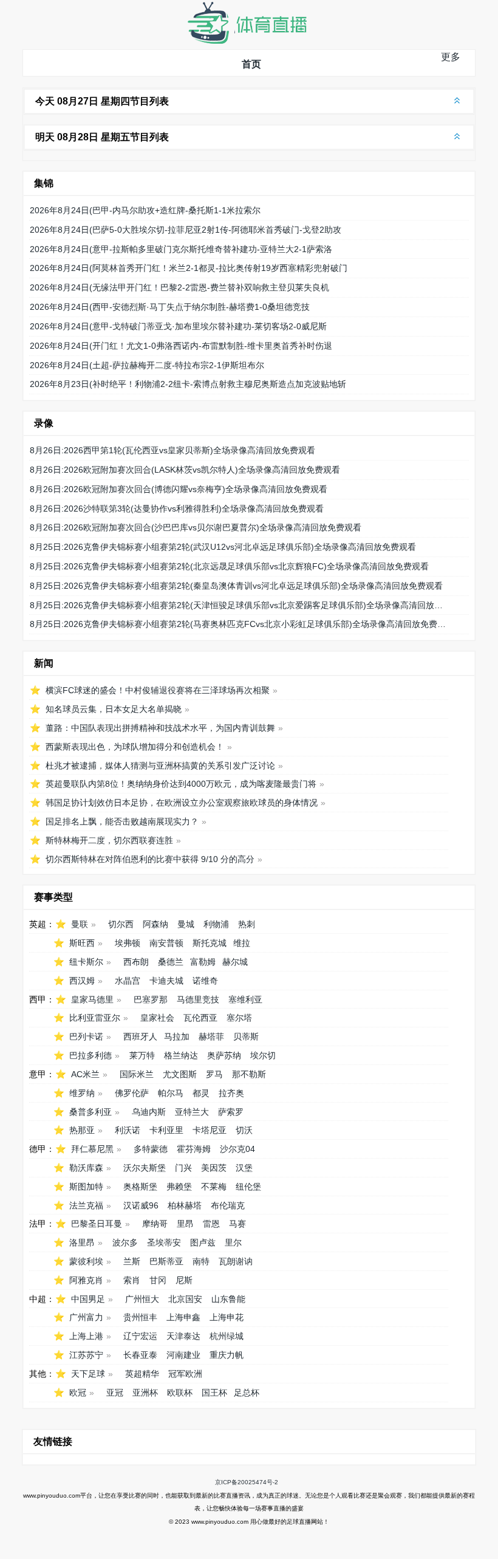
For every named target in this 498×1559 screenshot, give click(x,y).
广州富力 (86, 1317)
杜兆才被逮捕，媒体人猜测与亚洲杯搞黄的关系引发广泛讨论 (160, 765)
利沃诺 (127, 1130)
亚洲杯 (145, 1392)
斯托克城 (210, 943)
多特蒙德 (151, 1149)
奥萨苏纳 (224, 1055)
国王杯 (214, 1392)
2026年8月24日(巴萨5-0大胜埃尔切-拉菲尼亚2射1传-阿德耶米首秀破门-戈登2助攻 (185, 230)
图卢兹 (203, 1242)
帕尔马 (170, 1093)
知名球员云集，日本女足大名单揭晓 (114, 709)
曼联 (79, 924)
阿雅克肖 (86, 1280)
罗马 (214, 1074)
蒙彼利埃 (86, 1261)
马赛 (237, 1223)
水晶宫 (127, 980)
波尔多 (125, 1242)
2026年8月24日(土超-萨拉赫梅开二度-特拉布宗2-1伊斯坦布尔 (147, 365)
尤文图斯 (180, 1074)
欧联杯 (180, 1392)
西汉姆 (82, 980)
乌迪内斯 (149, 1112)
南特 (201, 1261)
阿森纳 (155, 924)
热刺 (246, 924)
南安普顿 (166, 943)
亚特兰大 (192, 1112)
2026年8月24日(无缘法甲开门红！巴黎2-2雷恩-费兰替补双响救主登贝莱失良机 (179, 287)
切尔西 (121, 924)
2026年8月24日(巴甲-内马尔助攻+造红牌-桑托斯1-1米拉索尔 (145, 210)
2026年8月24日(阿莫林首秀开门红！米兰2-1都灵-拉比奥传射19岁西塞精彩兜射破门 (188, 268)
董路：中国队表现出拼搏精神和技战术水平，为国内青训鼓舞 (160, 728)
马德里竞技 (198, 999)
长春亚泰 (140, 1355)
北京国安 (185, 1299)
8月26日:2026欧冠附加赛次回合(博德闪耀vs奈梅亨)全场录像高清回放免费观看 (178, 489)
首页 (251, 64)
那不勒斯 (249, 1074)
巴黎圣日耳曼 (96, 1223)
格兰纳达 (181, 1055)
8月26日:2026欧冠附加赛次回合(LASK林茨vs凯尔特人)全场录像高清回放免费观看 (185, 470)
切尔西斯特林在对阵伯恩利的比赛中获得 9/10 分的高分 (150, 859)
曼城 (185, 924)
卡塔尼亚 (210, 1130)
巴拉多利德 (90, 1055)
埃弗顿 (127, 943)
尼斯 (184, 1280)
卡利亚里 (166, 1130)
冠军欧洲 (185, 1374)
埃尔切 (263, 1055)
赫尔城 (235, 962)
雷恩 (211, 1223)
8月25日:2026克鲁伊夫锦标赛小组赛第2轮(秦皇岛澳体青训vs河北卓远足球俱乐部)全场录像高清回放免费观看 (236, 586)
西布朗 (136, 962)
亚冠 (114, 1392)
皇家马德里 (92, 999)
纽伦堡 (248, 1186)
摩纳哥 (155, 1223)
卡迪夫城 (166, 980)
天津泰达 (183, 1336)
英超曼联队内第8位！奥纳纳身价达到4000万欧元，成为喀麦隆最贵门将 (181, 784)
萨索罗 (231, 1112)
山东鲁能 (228, 1299)
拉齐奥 (231, 1093)
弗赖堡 (179, 1186)
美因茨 (214, 1168)
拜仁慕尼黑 (92, 1149)
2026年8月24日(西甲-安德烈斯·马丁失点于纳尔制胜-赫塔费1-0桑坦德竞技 (170, 307)
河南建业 (183, 1355)
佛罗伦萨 (132, 1093)
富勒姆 (203, 962)
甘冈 (157, 1280)
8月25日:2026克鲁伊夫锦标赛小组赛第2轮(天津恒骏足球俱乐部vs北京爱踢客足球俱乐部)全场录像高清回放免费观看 (239, 605)
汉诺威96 (141, 1205)
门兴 (183, 1168)
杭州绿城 (227, 1336)
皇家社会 (157, 1018)
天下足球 (88, 1374)
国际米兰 (137, 1074)
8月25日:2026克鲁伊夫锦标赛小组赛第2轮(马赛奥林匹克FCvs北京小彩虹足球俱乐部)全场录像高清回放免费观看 (239, 624)
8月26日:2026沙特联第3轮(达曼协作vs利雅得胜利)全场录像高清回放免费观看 (177, 508)
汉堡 (244, 1168)
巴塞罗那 (151, 999)
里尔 (233, 1242)
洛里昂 (82, 1242)
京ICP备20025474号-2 (246, 1482)
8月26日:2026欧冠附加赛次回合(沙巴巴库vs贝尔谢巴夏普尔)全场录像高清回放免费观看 (195, 527)
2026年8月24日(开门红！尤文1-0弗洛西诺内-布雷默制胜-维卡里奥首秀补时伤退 (181, 346)
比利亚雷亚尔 (94, 1018)
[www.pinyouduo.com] (246, 41)
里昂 (185, 1223)
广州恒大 (142, 1299)
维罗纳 (82, 1093)
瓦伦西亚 (200, 1018)
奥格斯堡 (140, 1186)
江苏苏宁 (86, 1355)
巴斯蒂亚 (166, 1261)
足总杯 (246, 1392)
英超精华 (142, 1374)
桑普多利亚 (90, 1112)
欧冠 (77, 1392)
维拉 (241, 943)
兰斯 (131, 1261)
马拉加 (176, 1036)
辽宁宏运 (140, 1336)
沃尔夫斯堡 (144, 1168)
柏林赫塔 (185, 1205)
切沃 (244, 1130)
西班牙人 (140, 1036)
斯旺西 (82, 943)
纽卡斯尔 (86, 962)
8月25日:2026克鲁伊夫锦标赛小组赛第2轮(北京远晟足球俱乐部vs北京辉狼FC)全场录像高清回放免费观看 (229, 566)
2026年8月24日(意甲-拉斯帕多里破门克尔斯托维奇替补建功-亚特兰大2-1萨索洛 (181, 249)
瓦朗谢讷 (236, 1261)
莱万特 (142, 1055)
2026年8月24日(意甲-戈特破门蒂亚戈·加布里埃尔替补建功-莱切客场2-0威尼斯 (178, 326)
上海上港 (86, 1336)
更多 (450, 57)
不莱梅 (214, 1186)
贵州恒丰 (140, 1317)
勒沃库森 (86, 1168)
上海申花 (227, 1317)
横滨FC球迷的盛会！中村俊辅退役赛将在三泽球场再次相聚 (158, 690)
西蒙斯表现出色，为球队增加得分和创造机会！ (135, 747)
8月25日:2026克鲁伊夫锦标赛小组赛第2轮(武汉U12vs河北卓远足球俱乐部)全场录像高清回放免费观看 (223, 547)
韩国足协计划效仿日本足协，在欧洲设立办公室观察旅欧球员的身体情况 (182, 802)
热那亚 (82, 1130)
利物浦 (216, 924)
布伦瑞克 (228, 1205)
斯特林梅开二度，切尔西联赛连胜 (109, 840)
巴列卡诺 (86, 1036)
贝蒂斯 (246, 1036)
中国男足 (88, 1299)
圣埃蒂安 (164, 1242)
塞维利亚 (245, 999)
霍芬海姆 (194, 1149)
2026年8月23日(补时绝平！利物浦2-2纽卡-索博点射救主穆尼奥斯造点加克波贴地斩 (188, 384)
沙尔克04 (237, 1149)
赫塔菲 (211, 1036)
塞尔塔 (239, 1018)
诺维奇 (205, 980)
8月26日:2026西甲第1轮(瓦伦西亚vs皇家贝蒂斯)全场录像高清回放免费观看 (172, 450)
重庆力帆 (227, 1355)
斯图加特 (86, 1186)
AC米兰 (85, 1074)
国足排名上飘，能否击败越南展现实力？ (122, 821)
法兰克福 (86, 1205)
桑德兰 (170, 962)
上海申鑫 (183, 1317)
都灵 (201, 1093)
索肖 (131, 1280)
